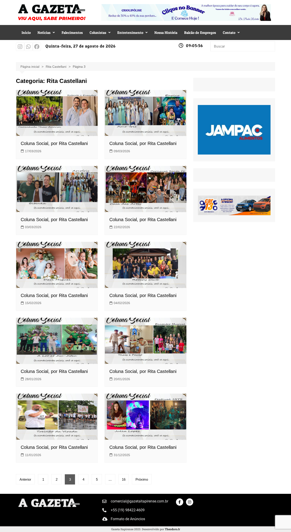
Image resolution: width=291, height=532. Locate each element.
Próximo (141, 479)
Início (26, 32)
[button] (46, 32)
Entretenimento (130, 32)
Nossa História (165, 32)
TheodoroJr (172, 529)
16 (123, 479)
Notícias (44, 32)
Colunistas (98, 32)
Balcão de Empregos (200, 32)
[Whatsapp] (28, 46)
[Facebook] (37, 46)
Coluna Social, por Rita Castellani (54, 143)
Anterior (25, 479)
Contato (229, 32)
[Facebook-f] (179, 502)
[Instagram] (20, 46)
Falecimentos (72, 32)
